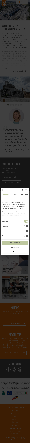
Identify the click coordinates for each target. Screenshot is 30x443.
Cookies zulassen (15, 242)
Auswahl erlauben (15, 247)
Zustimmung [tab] (5, 194)
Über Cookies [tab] (24, 194)
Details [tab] (15, 194)
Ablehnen (15, 251)
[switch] (26, 226)
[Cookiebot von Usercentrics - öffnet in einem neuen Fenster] (21, 190)
